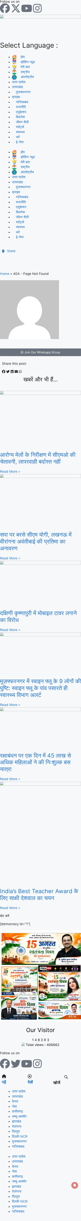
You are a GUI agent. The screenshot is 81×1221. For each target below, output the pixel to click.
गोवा (14, 1106)
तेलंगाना (16, 1126)
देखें (30, 1082)
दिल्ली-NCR (20, 1136)
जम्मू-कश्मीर (19, 1116)
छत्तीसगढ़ (17, 1111)
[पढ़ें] (4, 1076)
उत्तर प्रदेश (18, 82)
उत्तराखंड (17, 87)
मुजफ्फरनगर (19, 1141)
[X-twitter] (16, 8)
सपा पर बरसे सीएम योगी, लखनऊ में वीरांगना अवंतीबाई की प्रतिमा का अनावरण (36, 541)
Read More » (10, 471)
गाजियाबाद (18, 1146)
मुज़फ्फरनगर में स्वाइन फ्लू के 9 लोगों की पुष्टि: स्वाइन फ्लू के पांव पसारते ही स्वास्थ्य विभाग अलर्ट (40, 688)
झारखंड (16, 1121)
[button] (3, 371)
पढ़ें (4, 1082)
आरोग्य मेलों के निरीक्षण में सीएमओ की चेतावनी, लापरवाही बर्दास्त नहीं (37, 458)
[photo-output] (40, 1020)
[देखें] (30, 1076)
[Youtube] (26, 8)
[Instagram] (37, 8)
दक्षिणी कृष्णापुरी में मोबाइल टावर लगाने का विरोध (38, 616)
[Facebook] (5, 8)
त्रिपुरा (16, 1131)
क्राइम (16, 97)
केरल (15, 1101)
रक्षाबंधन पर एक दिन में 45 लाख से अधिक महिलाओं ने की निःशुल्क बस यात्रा (35, 762)
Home (4, 274)
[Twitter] (16, 1064)
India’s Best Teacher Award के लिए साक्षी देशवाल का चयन (39, 894)
